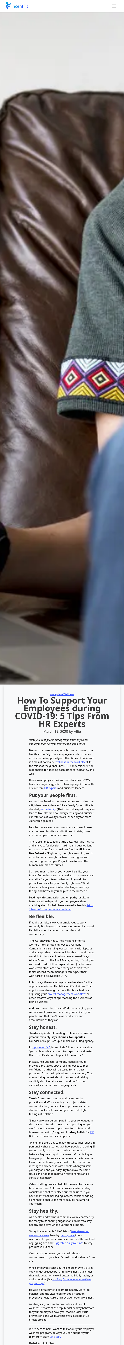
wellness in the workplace (71, 762)
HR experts (51, 788)
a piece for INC (41, 1047)
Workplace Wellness (62, 694)
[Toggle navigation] (113, 6)
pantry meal (67, 1235)
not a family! (48, 809)
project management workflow (66, 994)
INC (92, 1132)
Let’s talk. (55, 1337)
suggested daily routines (68, 1243)
